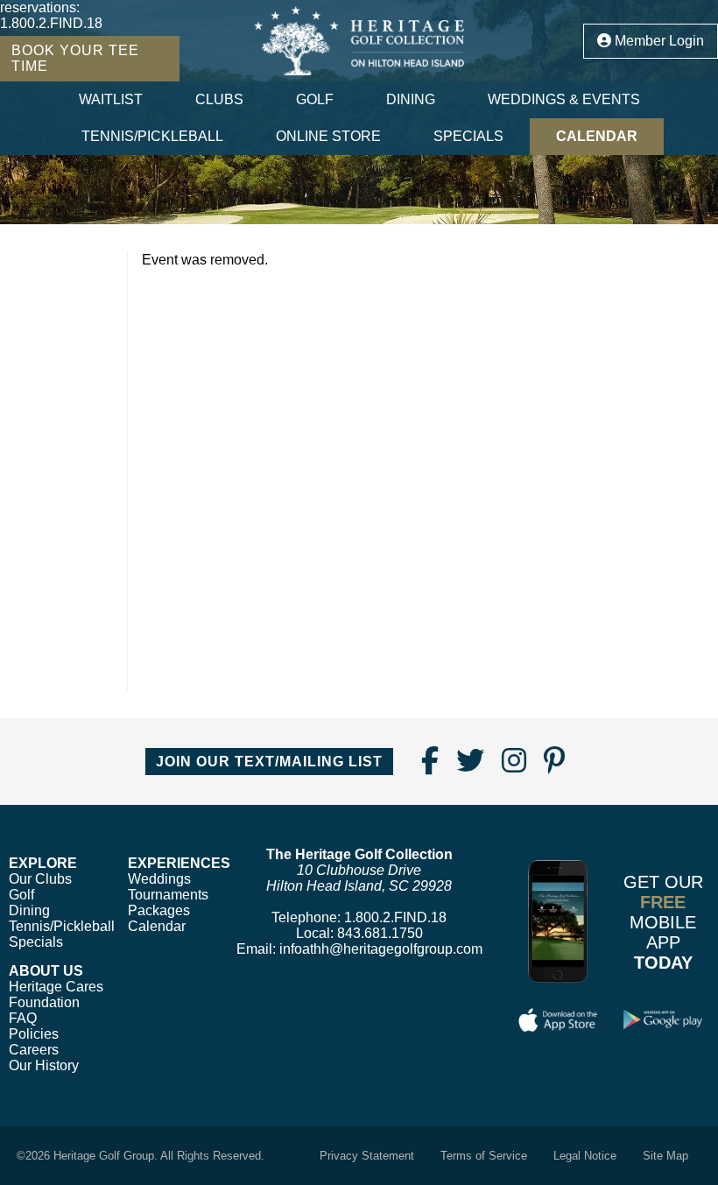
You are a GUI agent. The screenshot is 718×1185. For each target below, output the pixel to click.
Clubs (219, 99)
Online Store (328, 136)
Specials (468, 136)
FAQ (23, 1018)
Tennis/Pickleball (152, 136)
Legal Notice (584, 1155)
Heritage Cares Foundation (56, 994)
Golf (315, 99)
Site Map (665, 1155)
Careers (34, 1049)
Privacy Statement (367, 1155)
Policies (34, 1033)
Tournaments (168, 894)
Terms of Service (483, 1155)
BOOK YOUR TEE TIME (75, 58)
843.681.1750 (380, 933)
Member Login (657, 40)
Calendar (596, 136)
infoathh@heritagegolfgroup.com (380, 949)
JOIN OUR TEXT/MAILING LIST (269, 761)
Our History (44, 1065)
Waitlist (111, 99)
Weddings (159, 878)
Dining (410, 99)
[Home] (359, 41)
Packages (159, 910)
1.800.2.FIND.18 (51, 23)
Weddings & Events (564, 99)
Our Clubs (40, 878)
